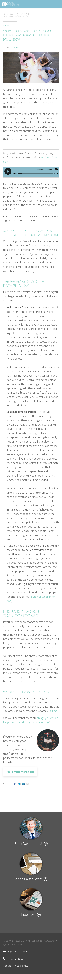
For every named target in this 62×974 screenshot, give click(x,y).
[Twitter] (19, 784)
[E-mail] (27, 784)
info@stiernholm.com (17, 951)
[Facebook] (15, 784)
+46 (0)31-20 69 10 (14, 958)
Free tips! (28, 914)
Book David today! (28, 843)
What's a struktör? (28, 879)
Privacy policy (21, 965)
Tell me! (53, 711)
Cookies (7, 965)
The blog (16, 15)
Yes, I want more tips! (20, 772)
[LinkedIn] (23, 784)
